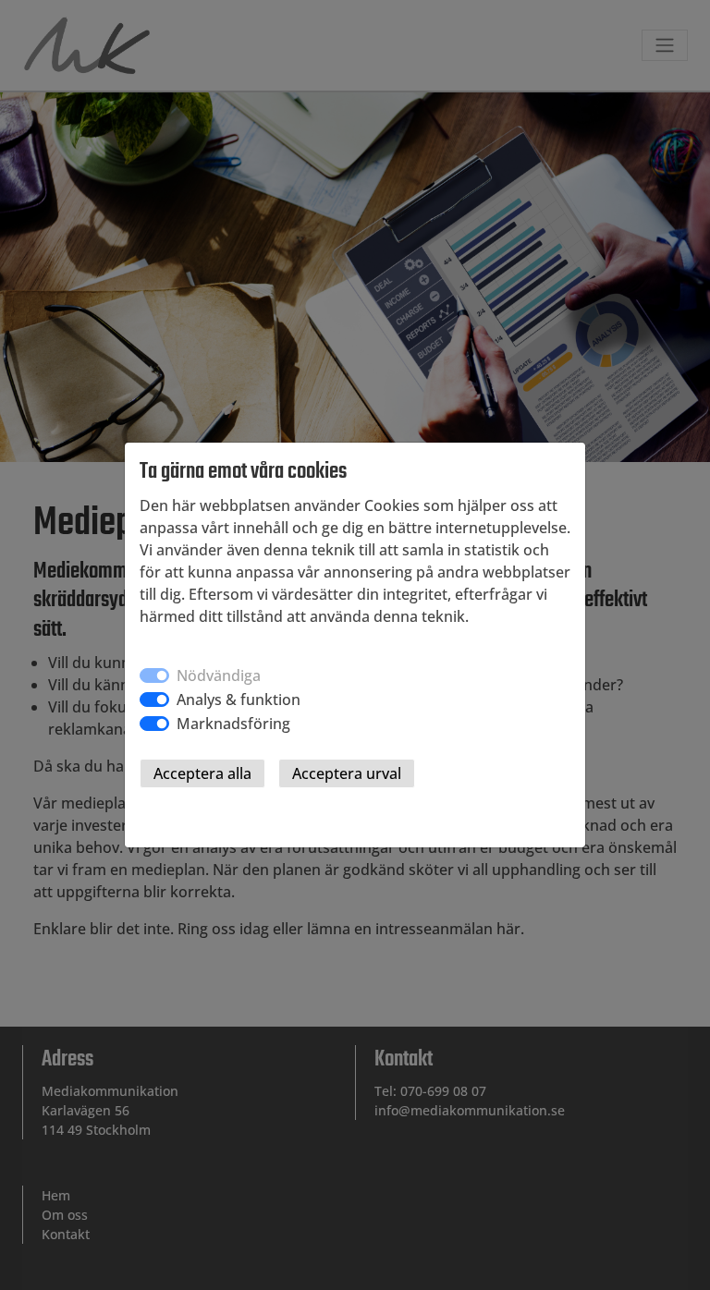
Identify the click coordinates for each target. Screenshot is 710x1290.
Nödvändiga (219, 675)
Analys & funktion (238, 699)
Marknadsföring (233, 723)
